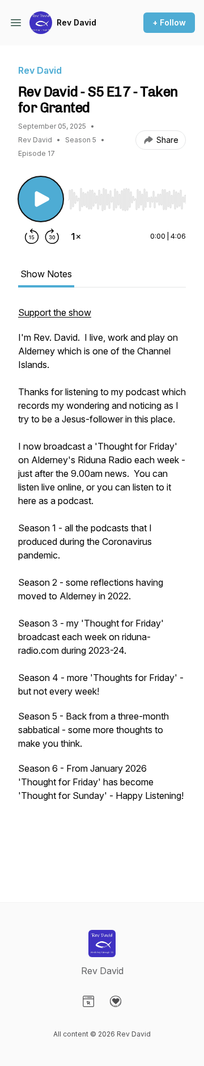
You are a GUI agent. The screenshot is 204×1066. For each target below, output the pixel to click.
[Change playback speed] (76, 236)
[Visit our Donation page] (115, 1001)
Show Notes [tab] (46, 274)
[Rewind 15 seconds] (32, 236)
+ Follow (169, 22)
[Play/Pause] (40, 199)
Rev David (76, 22)
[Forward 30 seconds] (52, 236)
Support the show (54, 312)
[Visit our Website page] (88, 1001)
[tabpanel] (102, 586)
